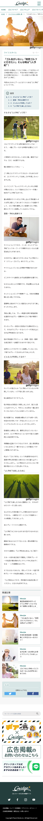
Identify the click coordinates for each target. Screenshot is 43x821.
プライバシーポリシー (29, 808)
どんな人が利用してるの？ (22, 103)
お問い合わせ (24, 811)
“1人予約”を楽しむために (22, 106)
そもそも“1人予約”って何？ (23, 97)
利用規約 (18, 808)
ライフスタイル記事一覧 (15, 14)
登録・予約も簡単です (21, 100)
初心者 (7, 685)
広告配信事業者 (7, 811)
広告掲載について (8, 808)
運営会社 (16, 811)
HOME (3, 14)
